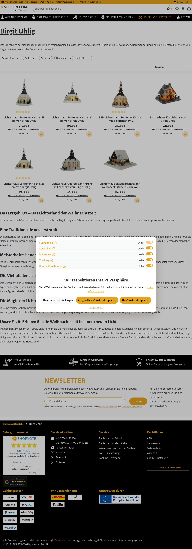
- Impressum (96, 307)
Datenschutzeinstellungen (58, 300)
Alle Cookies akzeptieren (135, 300)
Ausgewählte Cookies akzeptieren (97, 300)
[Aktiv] (149, 242)
